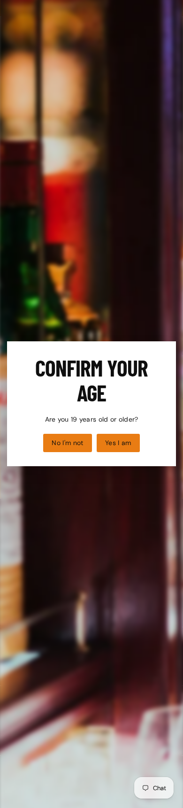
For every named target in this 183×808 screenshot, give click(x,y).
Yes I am (118, 443)
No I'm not (68, 443)
